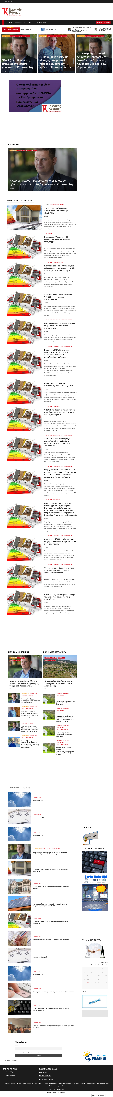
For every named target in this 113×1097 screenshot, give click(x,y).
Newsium (52, 1089)
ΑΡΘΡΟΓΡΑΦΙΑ (5, 36)
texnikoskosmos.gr (10, 1075)
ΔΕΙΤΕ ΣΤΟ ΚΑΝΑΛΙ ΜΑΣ (103, 22)
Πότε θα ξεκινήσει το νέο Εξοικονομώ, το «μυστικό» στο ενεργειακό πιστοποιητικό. (60, 325)
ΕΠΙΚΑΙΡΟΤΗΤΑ (13, 36)
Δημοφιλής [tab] (26, 787)
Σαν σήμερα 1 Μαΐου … (40, 818)
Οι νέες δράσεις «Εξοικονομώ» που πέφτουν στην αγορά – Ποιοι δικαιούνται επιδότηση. (59, 570)
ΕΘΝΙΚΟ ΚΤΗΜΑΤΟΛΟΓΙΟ (51, 657)
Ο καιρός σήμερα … (22, 29)
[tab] (32, 787)
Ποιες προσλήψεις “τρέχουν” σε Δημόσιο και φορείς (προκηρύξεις (53, 992)
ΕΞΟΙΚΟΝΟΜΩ (53, 204)
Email (16, 1045)
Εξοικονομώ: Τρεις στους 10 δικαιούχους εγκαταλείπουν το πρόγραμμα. (57, 239)
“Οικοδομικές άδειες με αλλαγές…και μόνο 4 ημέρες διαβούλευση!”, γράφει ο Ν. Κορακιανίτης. (29, 714)
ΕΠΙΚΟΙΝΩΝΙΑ (41, 22)
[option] (19, 53)
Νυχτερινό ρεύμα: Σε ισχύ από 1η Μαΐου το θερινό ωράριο (51, 939)
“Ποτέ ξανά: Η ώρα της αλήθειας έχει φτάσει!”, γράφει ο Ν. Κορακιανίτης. (93, 64)
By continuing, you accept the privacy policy (27, 1052)
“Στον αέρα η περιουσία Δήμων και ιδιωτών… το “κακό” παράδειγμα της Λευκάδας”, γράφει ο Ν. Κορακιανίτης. (30, 729)
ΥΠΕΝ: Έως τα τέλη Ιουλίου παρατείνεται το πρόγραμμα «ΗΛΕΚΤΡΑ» (77, 29)
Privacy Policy (62, 1092)
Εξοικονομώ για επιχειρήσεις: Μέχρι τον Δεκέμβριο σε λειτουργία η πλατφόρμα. (59, 596)
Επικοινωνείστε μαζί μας (46, 1079)
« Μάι (84, 991)
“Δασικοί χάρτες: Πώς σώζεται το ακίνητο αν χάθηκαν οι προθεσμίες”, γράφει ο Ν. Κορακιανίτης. (52, 29)
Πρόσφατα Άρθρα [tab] (14, 787)
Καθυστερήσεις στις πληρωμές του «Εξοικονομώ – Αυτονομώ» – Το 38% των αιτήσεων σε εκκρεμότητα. (59, 268)
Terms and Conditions (52, 1092)
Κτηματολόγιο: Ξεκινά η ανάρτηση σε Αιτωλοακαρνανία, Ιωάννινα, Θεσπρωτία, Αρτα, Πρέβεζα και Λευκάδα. (65, 751)
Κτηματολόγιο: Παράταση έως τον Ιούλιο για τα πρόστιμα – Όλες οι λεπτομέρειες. (59, 683)
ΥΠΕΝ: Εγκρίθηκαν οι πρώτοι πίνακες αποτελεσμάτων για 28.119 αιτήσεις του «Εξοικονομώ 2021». (60, 412)
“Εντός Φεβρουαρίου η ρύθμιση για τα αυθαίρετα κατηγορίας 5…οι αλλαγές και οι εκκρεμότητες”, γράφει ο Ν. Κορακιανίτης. (30, 744)
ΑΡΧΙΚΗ (9, 22)
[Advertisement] (42, 127)
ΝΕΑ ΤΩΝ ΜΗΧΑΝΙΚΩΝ (23, 36)
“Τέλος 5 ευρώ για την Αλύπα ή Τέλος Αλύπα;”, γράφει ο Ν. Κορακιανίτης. (55, 64)
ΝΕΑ (30, 22)
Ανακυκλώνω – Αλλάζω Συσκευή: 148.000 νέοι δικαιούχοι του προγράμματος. (58, 297)
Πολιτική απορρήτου (45, 1075)
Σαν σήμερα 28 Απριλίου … (41, 957)
